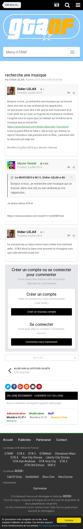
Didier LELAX (16, 79)
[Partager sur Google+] (20, 386)
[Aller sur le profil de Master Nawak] (11, 165)
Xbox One (48, 476)
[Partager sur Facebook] (14, 386)
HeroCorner (65, 476)
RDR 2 (51, 465)
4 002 (45, 163)
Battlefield (32, 476)
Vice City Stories (32, 457)
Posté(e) (29, 92)
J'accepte (68, 520)
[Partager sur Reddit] (26, 386)
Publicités (24, 440)
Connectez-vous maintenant (41, 342)
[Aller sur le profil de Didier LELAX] (11, 91)
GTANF (9, 453)
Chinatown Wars (65, 453)
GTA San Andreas (24, 461)
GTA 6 (21, 453)
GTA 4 (14, 457)
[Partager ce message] (74, 92)
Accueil (8, 440)
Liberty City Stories (58, 457)
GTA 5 (32, 453)
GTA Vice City (54, 79)
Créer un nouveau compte (41, 311)
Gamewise (40, 488)
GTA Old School (34, 465)
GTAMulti (45, 453)
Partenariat (43, 440)
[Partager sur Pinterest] (39, 386)
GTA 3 (63, 461)
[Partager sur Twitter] (8, 386)
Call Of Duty (14, 476)
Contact (61, 440)
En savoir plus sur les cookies (53, 525)
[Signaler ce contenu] (68, 92)
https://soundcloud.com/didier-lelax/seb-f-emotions (37, 126)
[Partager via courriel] (33, 386)
